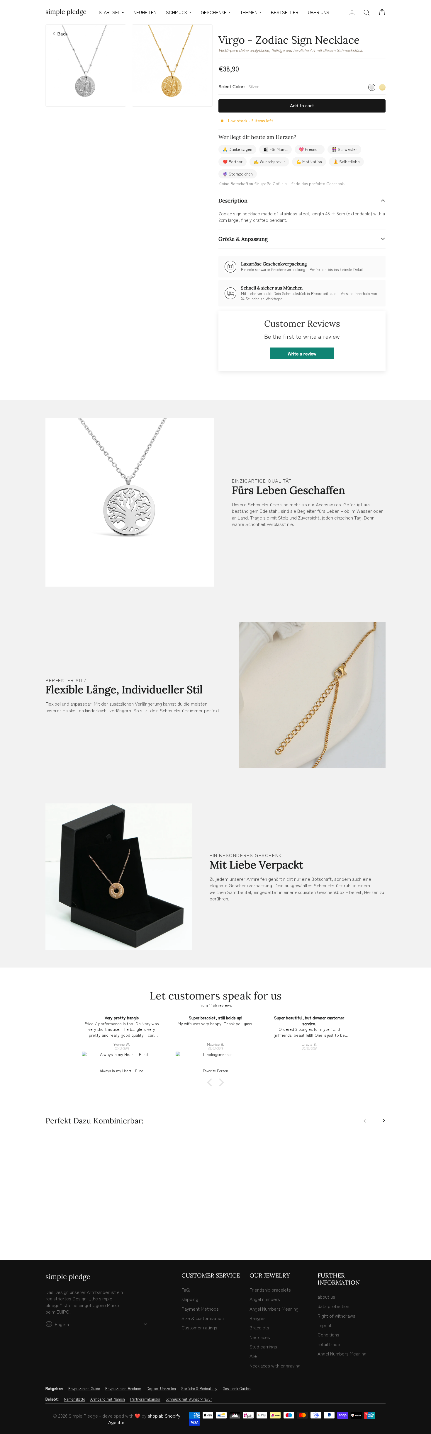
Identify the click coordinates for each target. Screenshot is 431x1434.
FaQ (185, 1289)
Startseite (111, 12)
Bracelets (259, 1327)
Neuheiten (145, 12)
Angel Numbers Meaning (274, 1308)
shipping (189, 1298)
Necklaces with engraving (275, 1365)
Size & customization (202, 1317)
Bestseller (284, 12)
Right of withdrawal (337, 1315)
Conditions (328, 1334)
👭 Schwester (344, 149)
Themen (248, 12)
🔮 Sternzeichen (238, 174)
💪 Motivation (309, 161)
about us (326, 1296)
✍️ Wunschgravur (269, 161)
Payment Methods (200, 1308)
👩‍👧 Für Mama (275, 149)
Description (232, 200)
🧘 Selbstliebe (346, 161)
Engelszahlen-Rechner (123, 1388)
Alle (253, 1355)
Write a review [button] (302, 353)
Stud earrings (263, 1346)
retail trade (329, 1344)
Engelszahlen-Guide (84, 1388)
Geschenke (214, 12)
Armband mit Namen (107, 1399)
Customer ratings (199, 1327)
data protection (333, 1305)
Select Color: (238, 86)
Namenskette (74, 1399)
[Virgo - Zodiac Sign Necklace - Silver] (48, 1230)
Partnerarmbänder (145, 1399)
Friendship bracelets (270, 1289)
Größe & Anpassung (243, 239)
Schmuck (176, 12)
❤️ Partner (232, 161)
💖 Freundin (309, 149)
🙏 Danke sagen (237, 149)
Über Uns (318, 12)
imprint (325, 1325)
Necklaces (260, 1337)
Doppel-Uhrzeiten (161, 1388)
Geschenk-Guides (236, 1388)
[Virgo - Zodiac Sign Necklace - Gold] (55, 1230)
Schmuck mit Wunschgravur (189, 1399)
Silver (372, 87)
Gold (382, 87)
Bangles (258, 1317)
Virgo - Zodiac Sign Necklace (86, 1208)
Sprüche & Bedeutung (199, 1388)
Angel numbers (265, 1298)
